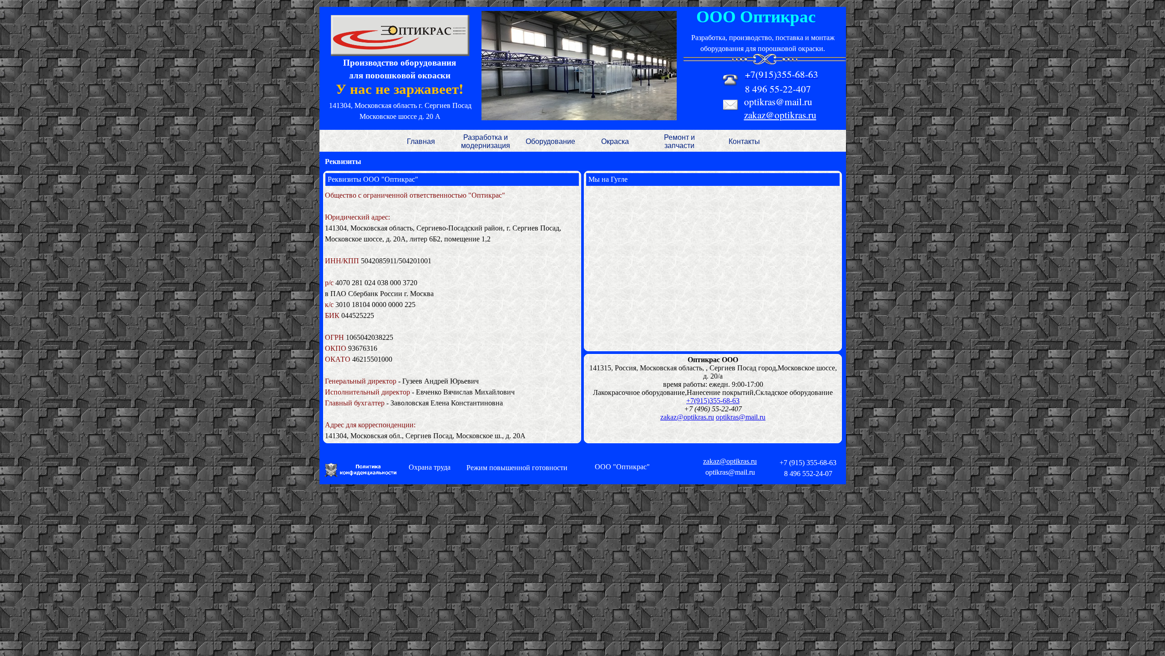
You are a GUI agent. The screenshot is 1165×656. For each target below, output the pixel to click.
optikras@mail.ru (740, 417)
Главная (421, 141)
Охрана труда (430, 467)
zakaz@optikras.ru (780, 114)
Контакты (744, 141)
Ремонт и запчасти (679, 141)
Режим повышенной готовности (516, 468)
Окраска (615, 141)
